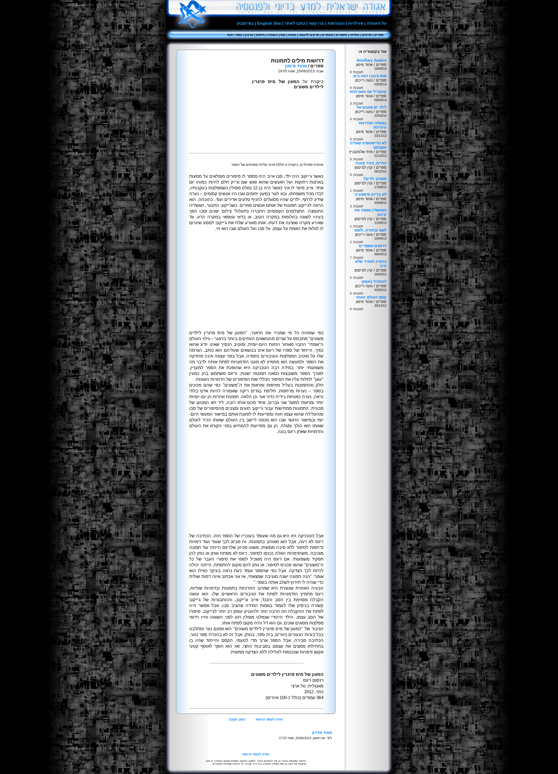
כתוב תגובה (237, 719)
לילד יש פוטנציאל (372, 107)
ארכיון (249, 35)
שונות (292, 35)
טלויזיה (355, 35)
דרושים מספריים (373, 246)
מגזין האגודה (276, 35)
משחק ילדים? (375, 179)
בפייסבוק (245, 23)
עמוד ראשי (234, 35)
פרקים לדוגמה (309, 35)
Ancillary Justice (372, 60)
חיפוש (260, 35)
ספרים (379, 35)
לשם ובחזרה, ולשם (371, 230)
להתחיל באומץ (374, 281)
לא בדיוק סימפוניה (371, 194)
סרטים (367, 35)
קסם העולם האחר (371, 297)
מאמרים (327, 35)
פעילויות (355, 23)
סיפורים (341, 35)
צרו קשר (316, 23)
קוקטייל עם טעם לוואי (368, 91)
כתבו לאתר (295, 23)
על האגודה (377, 23)
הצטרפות (336, 23)
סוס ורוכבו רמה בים (370, 76)
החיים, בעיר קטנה (371, 163)
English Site (269, 23)
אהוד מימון (296, 66)
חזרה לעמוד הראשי (269, 719)
